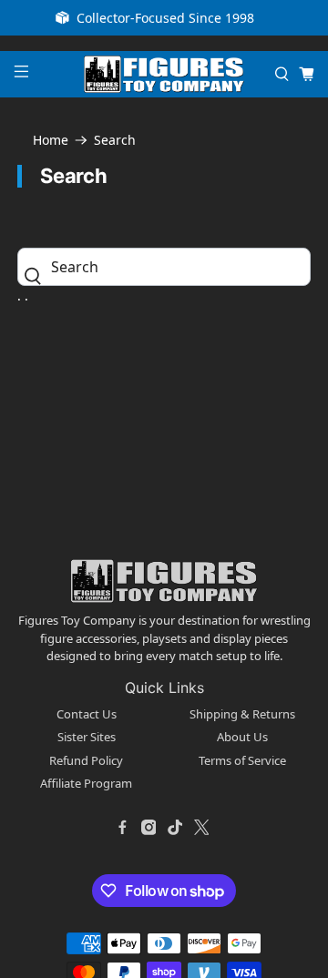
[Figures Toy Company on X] (201, 828)
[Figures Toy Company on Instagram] (148, 828)
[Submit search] (37, 275)
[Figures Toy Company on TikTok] (175, 828)
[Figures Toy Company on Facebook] (122, 828)
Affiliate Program (86, 783)
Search (115, 140)
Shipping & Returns (242, 714)
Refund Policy (86, 760)
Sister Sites (86, 736)
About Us (242, 736)
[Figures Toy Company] (164, 74)
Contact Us (86, 714)
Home (50, 140)
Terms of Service (242, 760)
